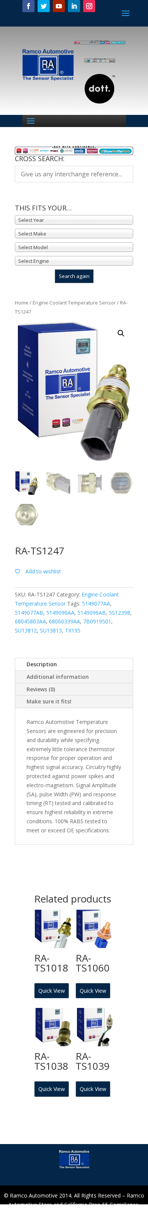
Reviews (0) (41, 689)
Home (21, 302)
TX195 (72, 630)
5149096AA (60, 612)
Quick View (51, 990)
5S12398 (119, 612)
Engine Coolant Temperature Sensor (74, 302)
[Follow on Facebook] (28, 6)
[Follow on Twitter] (44, 6)
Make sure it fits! (49, 701)
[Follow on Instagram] (89, 6)
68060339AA (64, 621)
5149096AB (91, 612)
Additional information (58, 676)
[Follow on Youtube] (59, 6)
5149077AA (96, 603)
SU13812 (26, 630)
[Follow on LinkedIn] (74, 6)
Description (42, 664)
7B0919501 (97, 621)
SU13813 (51, 630)
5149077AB (29, 612)
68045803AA (30, 621)
